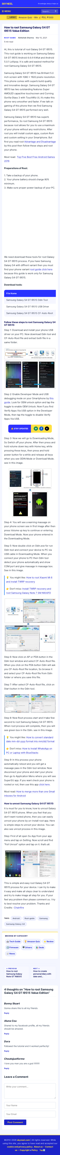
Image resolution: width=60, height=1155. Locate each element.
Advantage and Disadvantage (40, 141)
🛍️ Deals (40, 947)
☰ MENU (6, 11)
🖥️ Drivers (27, 947)
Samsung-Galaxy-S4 (15, 924)
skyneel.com (23, 1140)
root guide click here (41, 269)
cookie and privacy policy (20, 1146)
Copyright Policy (29, 1150)
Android (16, 918)
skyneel (7, 3)
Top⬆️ (42, 1150)
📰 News (10, 953)
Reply (6, 1013)
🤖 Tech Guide (13, 941)
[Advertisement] (30, 223)
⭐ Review (49, 941)
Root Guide (10, 38)
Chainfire (19, 907)
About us (38, 1146)
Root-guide (29, 918)
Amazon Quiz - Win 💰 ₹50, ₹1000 (36, 17)
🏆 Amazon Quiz (32, 941)
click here (44, 784)
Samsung (43, 918)
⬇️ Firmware (12, 947)
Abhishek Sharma (26, 38)
